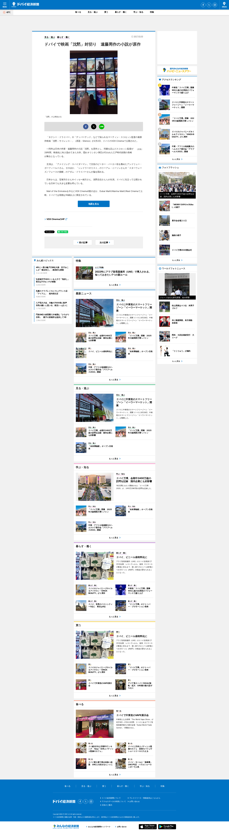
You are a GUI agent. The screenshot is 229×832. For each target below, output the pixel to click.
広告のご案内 (107, 805)
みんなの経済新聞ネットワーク (66, 827)
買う (106, 12)
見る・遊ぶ (93, 12)
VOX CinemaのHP (56, 219)
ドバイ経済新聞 (25, 4)
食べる (78, 12)
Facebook (203, 5)
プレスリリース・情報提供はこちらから (144, 798)
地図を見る (93, 204)
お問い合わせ (134, 801)
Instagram (215, 5)
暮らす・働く (121, 12)
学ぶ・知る (138, 12)
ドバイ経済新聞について (111, 798)
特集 (152, 12)
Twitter (209, 5)
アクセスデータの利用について (114, 801)
